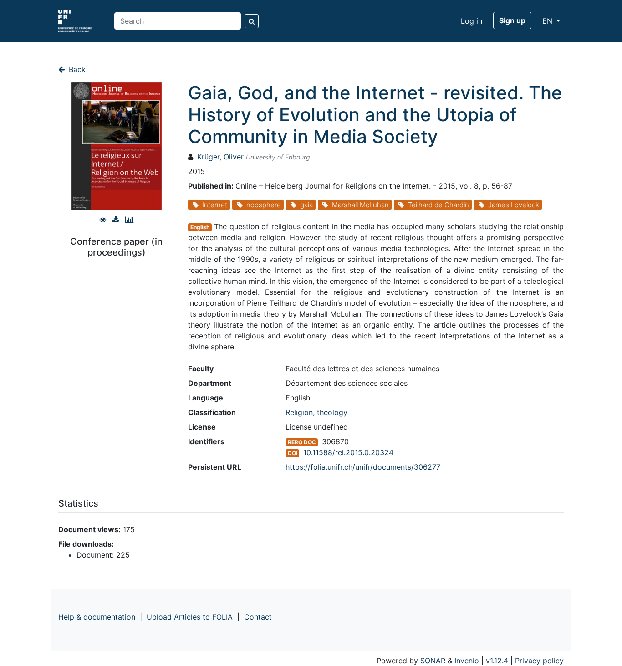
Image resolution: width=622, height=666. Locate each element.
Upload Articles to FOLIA (190, 616)
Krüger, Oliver (220, 156)
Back (76, 69)
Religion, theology (316, 412)
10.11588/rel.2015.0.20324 (348, 452)
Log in (471, 21)
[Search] (252, 21)
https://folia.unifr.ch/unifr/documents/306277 (363, 466)
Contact (258, 616)
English (199, 227)
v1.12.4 (497, 660)
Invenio (466, 660)
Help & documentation (96, 616)
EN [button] (548, 21)
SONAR (432, 660)
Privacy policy (539, 660)
